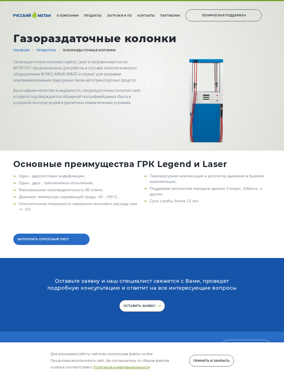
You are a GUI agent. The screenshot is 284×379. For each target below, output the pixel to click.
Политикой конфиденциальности (121, 367)
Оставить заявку (139, 306)
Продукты (93, 15)
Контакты (145, 15)
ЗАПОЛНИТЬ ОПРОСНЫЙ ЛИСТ (43, 239)
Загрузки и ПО (119, 15)
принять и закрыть (211, 361)
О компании (67, 15)
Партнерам (170, 15)
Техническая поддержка (224, 15)
